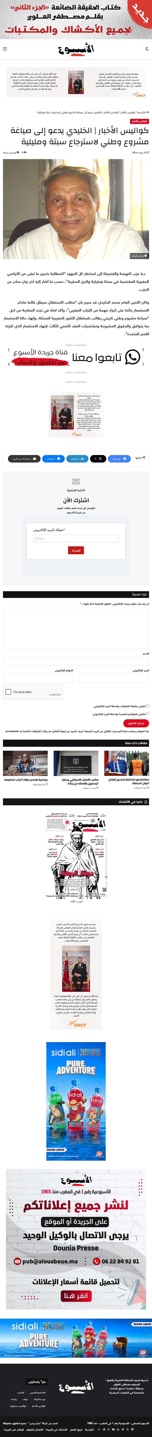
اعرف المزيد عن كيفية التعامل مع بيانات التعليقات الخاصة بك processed (44, 731)
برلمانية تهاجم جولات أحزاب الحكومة (26, 779)
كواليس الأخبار (128, 112)
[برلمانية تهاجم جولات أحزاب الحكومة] (25, 763)
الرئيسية (142, 112)
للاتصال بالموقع (35, 1429)
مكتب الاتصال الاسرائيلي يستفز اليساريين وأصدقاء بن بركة (80, 781)
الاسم (146, 653)
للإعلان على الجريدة (14, 1429)
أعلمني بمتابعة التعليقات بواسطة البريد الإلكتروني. (119, 706)
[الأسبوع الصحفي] (76, 49)
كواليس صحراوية (18, 1406)
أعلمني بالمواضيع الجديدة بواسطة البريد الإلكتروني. (119, 714)
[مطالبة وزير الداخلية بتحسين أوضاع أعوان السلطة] (126, 763)
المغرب (20, 1392)
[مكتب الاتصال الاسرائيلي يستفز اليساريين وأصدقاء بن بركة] (76, 763)
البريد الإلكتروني (141, 670)
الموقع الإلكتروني (64, 670)
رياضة (14, 1399)
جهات (25, 1399)
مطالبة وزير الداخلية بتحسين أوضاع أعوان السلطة (129, 781)
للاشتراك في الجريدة (56, 1429)
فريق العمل (76, 1429)
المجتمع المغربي (38, 1392)
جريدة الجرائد (39, 1399)
